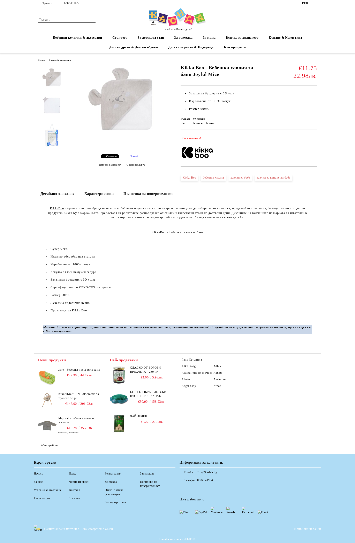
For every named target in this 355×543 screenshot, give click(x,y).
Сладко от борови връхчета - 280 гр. (145, 369)
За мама (209, 37)
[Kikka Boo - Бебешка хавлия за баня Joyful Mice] (122, 132)
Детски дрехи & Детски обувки (133, 47)
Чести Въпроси (79, 481)
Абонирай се (49, 445)
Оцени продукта (136, 164)
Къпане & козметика (60, 60)
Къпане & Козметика (285, 37)
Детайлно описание (57, 193)
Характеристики (99, 193)
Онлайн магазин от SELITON (177, 539)
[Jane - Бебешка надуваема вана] (47, 377)
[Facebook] (314, 3)
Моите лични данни (307, 528)
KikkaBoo (57, 208)
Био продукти (235, 47)
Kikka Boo (189, 177)
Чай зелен (138, 416)
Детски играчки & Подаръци (191, 47)
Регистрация (113, 473)
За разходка (183, 37)
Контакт (74, 490)
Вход (72, 473)
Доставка (111, 481)
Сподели (111, 156)
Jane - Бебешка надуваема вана (79, 369)
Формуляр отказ (115, 502)
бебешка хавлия (213, 177)
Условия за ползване (48, 490)
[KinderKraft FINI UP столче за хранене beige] (47, 401)
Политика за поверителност (148, 193)
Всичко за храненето (242, 37)
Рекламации (42, 498)
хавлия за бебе (240, 177)
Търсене (74, 498)
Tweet (134, 156)
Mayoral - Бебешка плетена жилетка (76, 420)
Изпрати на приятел (110, 164)
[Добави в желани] (314, 138)
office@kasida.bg (206, 472)
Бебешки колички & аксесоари (77, 37)
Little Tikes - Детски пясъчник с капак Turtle (148, 394)
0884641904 (72, 3)
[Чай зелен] (119, 423)
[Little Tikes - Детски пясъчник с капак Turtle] (119, 399)
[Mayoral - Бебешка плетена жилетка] (47, 425)
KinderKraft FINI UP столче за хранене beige (78, 396)
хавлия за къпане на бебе (273, 177)
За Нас (38, 481)
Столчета (119, 37)
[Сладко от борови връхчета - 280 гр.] (119, 375)
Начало (41, 60)
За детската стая (151, 37)
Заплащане (147, 473)
